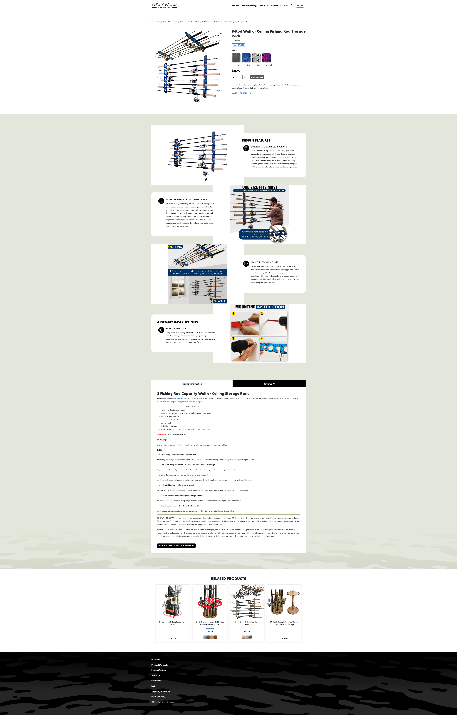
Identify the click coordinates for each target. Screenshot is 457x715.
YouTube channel (204, 429)
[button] (292, 5)
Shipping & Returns (160, 691)
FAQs (153, 686)
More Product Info (241, 93)
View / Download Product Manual (176, 545)
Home (152, 22)
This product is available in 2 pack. (190, 402)
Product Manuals (159, 664)
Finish (234, 50)
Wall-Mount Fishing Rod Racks (198, 22)
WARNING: (161, 434)
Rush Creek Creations (211, 521)
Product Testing (249, 5)
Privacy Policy (158, 696)
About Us (263, 5)
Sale (286, 5)
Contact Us (276, 5)
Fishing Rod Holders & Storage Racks (170, 22)
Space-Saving (238, 45)
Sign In (300, 5)
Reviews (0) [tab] (269, 383)
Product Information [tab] (192, 383)
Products (235, 5)
